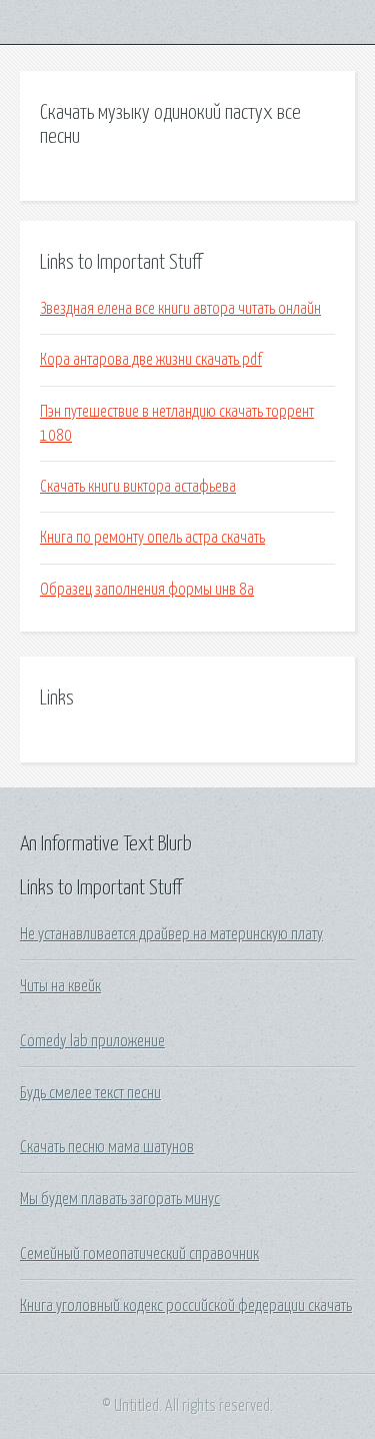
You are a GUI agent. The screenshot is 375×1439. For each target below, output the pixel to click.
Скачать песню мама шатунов (107, 1147)
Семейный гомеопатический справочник (139, 1254)
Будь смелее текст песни (90, 1093)
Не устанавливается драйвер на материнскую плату (171, 934)
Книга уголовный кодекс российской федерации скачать (186, 1306)
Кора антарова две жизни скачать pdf (151, 360)
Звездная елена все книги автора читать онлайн (180, 309)
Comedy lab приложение (92, 1041)
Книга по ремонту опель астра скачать (152, 538)
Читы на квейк (60, 986)
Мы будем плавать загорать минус (120, 1199)
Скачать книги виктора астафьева (138, 487)
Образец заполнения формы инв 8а (147, 590)
